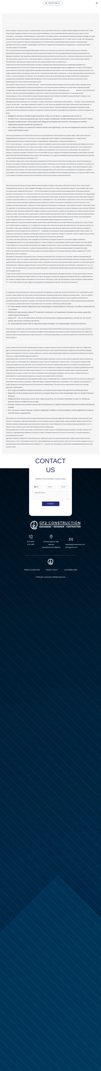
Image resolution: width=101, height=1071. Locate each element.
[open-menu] (97, 3)
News (9, 25)
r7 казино (73, 90)
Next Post (94, 459)
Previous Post (8, 459)
